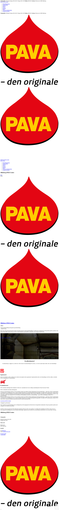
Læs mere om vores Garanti (5, 337)
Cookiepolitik (2, 434)
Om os (4, 7)
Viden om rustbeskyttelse (7, 10)
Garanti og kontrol (6, 11)
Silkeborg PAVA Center (4, 159)
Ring (1, 175)
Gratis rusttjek (5, 5)
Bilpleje (4, 6)
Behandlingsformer (6, 3)
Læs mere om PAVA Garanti (5, 400)
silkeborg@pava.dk (6, 431)
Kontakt (4, 8)
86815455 (4, 430)
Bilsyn (4, 9)
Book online (2, 160)
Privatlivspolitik (3, 433)
